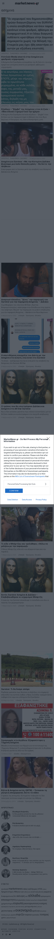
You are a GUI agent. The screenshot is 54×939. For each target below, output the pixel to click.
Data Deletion (12, 500)
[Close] (49, 439)
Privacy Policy (41, 500)
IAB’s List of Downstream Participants (30, 476)
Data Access (27, 500)
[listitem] (27, 484)
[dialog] (27, 469)
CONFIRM (14, 491)
